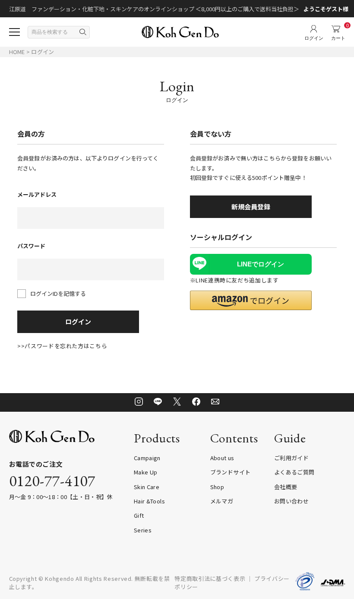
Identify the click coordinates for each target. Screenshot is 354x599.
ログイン (78, 321)
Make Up (146, 472)
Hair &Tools (149, 501)
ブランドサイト (230, 472)
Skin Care (146, 487)
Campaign (147, 458)
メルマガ (221, 501)
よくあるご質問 (294, 472)
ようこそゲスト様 (325, 9)
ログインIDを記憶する (58, 293)
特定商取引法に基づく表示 (209, 578)
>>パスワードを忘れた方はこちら (62, 346)
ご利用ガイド (291, 458)
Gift (139, 515)
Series (143, 530)
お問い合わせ (291, 501)
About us (222, 458)
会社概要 (285, 487)
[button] (251, 300)
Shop (217, 487)
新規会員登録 (250, 206)
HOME (17, 52)
